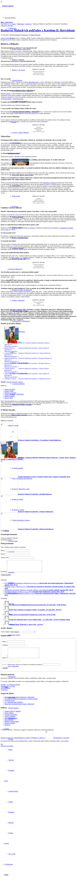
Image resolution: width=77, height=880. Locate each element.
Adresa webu (5, 557)
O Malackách (12, 28)
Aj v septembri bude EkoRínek (14, 702)
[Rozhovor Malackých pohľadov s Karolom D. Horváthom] (7, 25)
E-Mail (5, 645)
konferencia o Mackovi (50, 183)
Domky (8, 94)
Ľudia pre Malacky (10, 716)
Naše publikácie (5, 688)
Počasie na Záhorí (10, 723)
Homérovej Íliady (16, 228)
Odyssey (32, 228)
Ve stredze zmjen (10, 700)
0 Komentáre (16, 35)
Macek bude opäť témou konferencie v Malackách (19, 697)
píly (59, 82)
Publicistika (20, 24)
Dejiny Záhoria (9, 713)
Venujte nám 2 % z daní (8, 686)
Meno (2, 550)
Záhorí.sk (7, 725)
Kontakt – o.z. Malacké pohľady (10, 684)
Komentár (4, 571)
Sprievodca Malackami (15, 269)
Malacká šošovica (10, 718)
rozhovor (20, 382)
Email (2, 554)
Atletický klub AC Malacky (13, 711)
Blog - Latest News (7, 22)
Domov (14, 24)
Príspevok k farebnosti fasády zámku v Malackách (19, 704)
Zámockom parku (18, 99)
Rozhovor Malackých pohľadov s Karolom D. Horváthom (38, 30)
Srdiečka (68, 95)
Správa (5, 657)
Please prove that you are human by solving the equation (25, 664)
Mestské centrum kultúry (12, 721)
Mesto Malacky (9, 720)
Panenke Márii (7, 99)
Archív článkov (5, 632)
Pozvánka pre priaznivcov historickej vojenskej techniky (21, 699)
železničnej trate (33, 82)
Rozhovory (28, 24)
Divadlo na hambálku (11, 714)
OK (2, 744)
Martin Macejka (35, 35)
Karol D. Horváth (6, 38)
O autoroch (4, 690)
